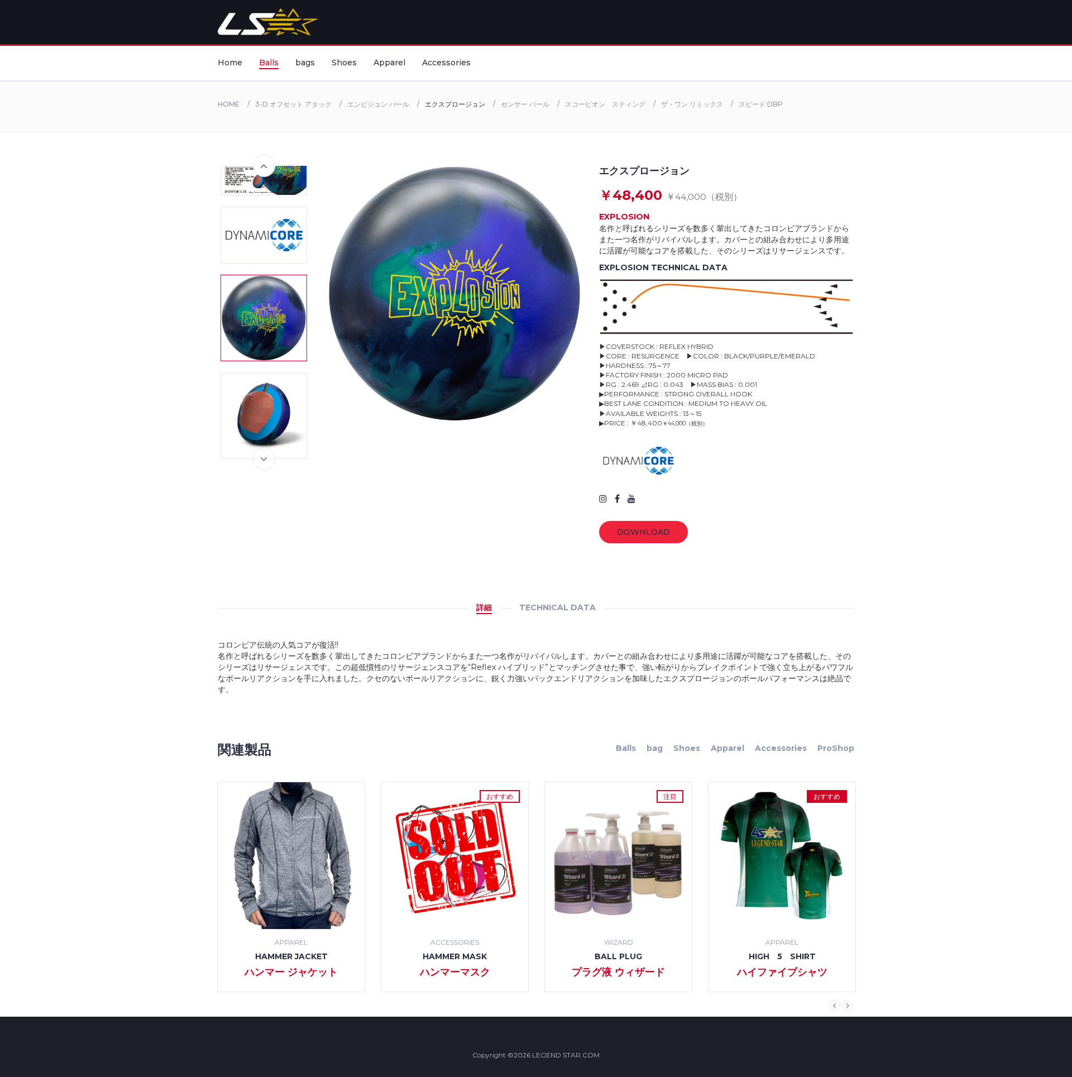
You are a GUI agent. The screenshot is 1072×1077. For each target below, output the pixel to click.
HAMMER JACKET (291, 956)
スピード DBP (761, 104)
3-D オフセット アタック (293, 104)
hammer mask (455, 956)
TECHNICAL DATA (557, 607)
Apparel (389, 63)
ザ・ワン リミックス (692, 104)
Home (230, 63)
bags (305, 63)
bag (655, 748)
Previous (264, 166)
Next (264, 459)
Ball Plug (618, 956)
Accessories (446, 63)
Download (643, 532)
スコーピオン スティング (605, 104)
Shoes (344, 63)
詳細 (484, 607)
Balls (269, 63)
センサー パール (525, 104)
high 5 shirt (782, 956)
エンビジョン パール (378, 104)
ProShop (835, 748)
